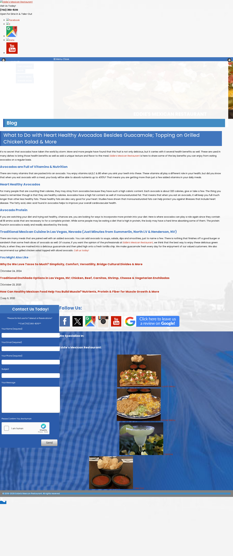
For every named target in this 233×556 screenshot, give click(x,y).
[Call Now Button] (3, 502)
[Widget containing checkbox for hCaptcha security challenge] (25, 428)
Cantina (168, 454)
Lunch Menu (168, 386)
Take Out (139, 488)
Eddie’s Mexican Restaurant (125, 155)
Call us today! (81, 250)
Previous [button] (4, 60)
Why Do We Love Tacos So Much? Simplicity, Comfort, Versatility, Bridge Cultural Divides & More (71, 264)
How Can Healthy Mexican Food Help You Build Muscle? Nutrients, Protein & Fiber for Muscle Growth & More (79, 292)
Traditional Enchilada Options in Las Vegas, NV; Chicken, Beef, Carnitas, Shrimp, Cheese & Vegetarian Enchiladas (84, 278)
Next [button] (229, 60)
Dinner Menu (168, 420)
